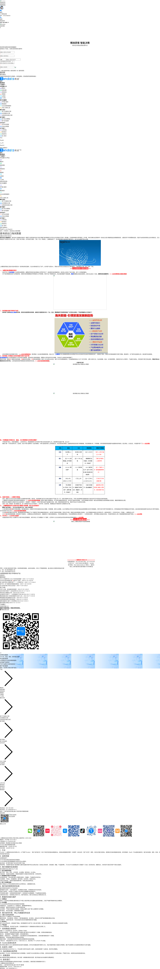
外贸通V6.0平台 (5, 158)
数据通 (3, 94)
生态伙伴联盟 (5, 216)
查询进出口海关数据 (15, 231)
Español (2, 145)
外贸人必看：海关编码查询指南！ (9, 589)
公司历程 (4, 220)
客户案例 (2, 739)
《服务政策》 (21, 70)
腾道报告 (4, 104)
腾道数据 (8, 843)
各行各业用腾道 (6, 208)
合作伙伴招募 (5, 214)
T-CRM (4, 98)
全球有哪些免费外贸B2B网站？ (8, 599)
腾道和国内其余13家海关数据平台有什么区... (11, 596)
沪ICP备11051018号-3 (10, 839)
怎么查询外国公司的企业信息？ (8, 585)
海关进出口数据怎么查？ (6, 592)
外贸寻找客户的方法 (10, 571)
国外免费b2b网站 (4, 602)
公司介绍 (2, 783)
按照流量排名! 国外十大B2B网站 (8, 601)
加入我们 (4, 225)
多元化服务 (3, 183)
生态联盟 (2, 763)
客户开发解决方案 (6, 201)
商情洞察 (4, 90)
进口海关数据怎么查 (10, 570)
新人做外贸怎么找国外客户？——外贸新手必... (12, 582)
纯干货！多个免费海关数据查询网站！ (10, 584)
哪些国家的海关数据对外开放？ (8, 597)
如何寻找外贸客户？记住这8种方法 (9, 591)
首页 (1, 231)
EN (20, 150)
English (2, 140)
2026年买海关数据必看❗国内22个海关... (11, 580)
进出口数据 (19, 843)
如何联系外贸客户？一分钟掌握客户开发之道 (11, 594)
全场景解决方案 (6, 203)
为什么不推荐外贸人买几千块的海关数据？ (11, 579)
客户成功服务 (5, 210)
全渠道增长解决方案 (7, 205)
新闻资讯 (4, 223)
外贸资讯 (6, 231)
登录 (1, 148)
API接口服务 (5, 102)
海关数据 (13, 843)
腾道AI (3, 88)
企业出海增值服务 (6, 106)
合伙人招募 (3, 761)
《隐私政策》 (13, 70)
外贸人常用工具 (6, 107)
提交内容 (2, 72)
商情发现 (4, 92)
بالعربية (2, 142)
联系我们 (4, 221)
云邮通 (3, 96)
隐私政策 (2, 813)
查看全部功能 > (4, 181)
